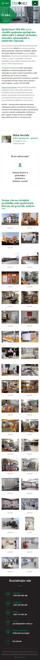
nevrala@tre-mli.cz (20, 141)
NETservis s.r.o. (20, 657)
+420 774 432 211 (20, 614)
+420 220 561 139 (20, 605)
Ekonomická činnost (9, 87)
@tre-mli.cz (26, 623)
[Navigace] (5, 3)
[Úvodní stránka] (20, 3)
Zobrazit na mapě (21, 633)
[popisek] (10, 219)
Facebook (17, 641)
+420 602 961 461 (20, 595)
